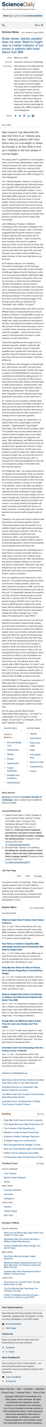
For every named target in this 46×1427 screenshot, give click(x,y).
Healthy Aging (10, 1210)
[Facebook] (15, 115)
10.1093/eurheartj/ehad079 (17, 862)
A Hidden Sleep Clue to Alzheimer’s (20, 1140)
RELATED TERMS (33, 728)
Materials (6, 796)
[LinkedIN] (28, 115)
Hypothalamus (36, 766)
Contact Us (11, 1381)
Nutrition (8, 1206)
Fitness (10, 758)
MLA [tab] (19, 875)
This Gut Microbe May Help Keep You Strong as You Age (21, 1289)
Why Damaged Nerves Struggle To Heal (22, 1144)
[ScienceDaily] (18, 4)
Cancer (33, 770)
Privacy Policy (7, 1392)
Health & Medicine (8, 736)
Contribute (28, 1388)
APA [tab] (28, 875)
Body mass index (35, 744)
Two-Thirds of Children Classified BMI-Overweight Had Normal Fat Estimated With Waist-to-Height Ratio (23, 946)
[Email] (32, 115)
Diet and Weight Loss (14, 744)
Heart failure (35, 738)
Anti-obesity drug (35, 756)
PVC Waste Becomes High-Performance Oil (23, 1124)
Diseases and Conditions (13, 777)
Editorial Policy (23, 1392)
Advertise (39, 1388)
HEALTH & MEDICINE (10, 1169)
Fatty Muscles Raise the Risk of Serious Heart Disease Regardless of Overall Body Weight (22, 970)
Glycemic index (37, 761)
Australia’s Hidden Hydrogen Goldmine (21, 1136)
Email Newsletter (13, 1323)
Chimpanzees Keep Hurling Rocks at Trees (23, 1156)
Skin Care (8, 1215)
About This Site (7, 1388)
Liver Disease (10, 1173)
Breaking (6, 1113)
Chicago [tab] (38, 875)
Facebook (10, 1347)
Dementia (8, 1194)
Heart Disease (13, 782)
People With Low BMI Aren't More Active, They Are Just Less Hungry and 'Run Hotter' (21, 1023)
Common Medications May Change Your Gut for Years (22, 1246)
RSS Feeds (11, 1328)
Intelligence (9, 1198)
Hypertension (13, 763)
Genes (7, 1181)
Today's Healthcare (12, 769)
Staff (19, 1388)
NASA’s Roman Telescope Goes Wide (21, 1152)
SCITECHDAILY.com (20, 1073)
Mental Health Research (15, 1177)
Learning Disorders (12, 1189)
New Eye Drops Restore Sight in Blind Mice (23, 1148)
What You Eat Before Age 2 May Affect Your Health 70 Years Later (23, 1233)
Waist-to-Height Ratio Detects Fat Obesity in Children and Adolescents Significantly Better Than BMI (22, 997)
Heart (32, 749)
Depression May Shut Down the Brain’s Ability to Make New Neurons (21, 1240)
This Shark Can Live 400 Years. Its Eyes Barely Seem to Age (22, 1283)
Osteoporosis (13, 749)
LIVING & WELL (7, 1202)
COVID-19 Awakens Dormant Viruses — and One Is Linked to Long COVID (22, 1296)
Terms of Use (39, 1392)
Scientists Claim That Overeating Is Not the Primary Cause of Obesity (22, 1049)
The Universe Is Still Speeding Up (19, 1128)
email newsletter (34, 15)
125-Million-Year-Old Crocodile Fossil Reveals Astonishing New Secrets (23, 1096)
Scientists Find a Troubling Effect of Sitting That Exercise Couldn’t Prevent (21, 1103)
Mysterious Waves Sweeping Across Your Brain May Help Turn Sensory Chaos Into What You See (23, 1265)
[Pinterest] (24, 115)
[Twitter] (19, 115)
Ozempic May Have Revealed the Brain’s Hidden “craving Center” (22, 1272)
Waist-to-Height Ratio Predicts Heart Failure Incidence (23, 921)
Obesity (10, 754)
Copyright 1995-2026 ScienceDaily (20, 1396)
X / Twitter (10, 1351)
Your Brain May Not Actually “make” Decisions (20, 1257)
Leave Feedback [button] (13, 1376)
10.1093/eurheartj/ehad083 (17, 844)
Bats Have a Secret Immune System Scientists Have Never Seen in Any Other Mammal (23, 1081)
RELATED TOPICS (10, 728)
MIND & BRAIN (7, 1186)
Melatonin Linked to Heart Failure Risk (21, 1132)
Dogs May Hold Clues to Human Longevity (23, 1120)
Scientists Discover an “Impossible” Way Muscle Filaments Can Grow (20, 1088)
